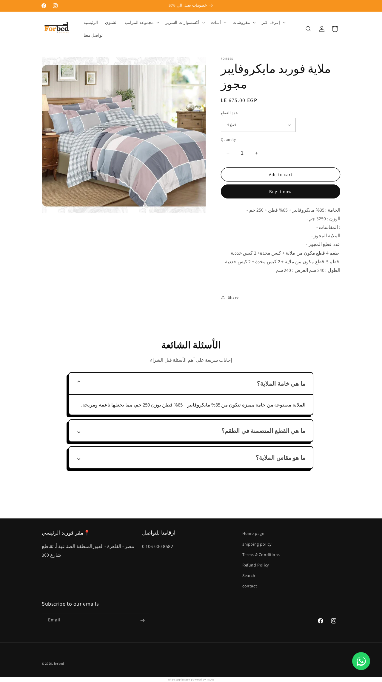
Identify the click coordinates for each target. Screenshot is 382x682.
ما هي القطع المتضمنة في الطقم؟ (263, 431)
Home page (253, 533)
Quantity (228, 139)
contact (249, 586)
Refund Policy (255, 565)
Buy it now (280, 191)
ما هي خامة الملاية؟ (281, 383)
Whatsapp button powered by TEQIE (191, 679)
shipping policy (257, 543)
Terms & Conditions (261, 554)
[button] (141, 22)
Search (248, 575)
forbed (59, 663)
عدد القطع (229, 113)
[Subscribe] (142, 620)
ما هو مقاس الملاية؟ (281, 457)
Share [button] (233, 297)
